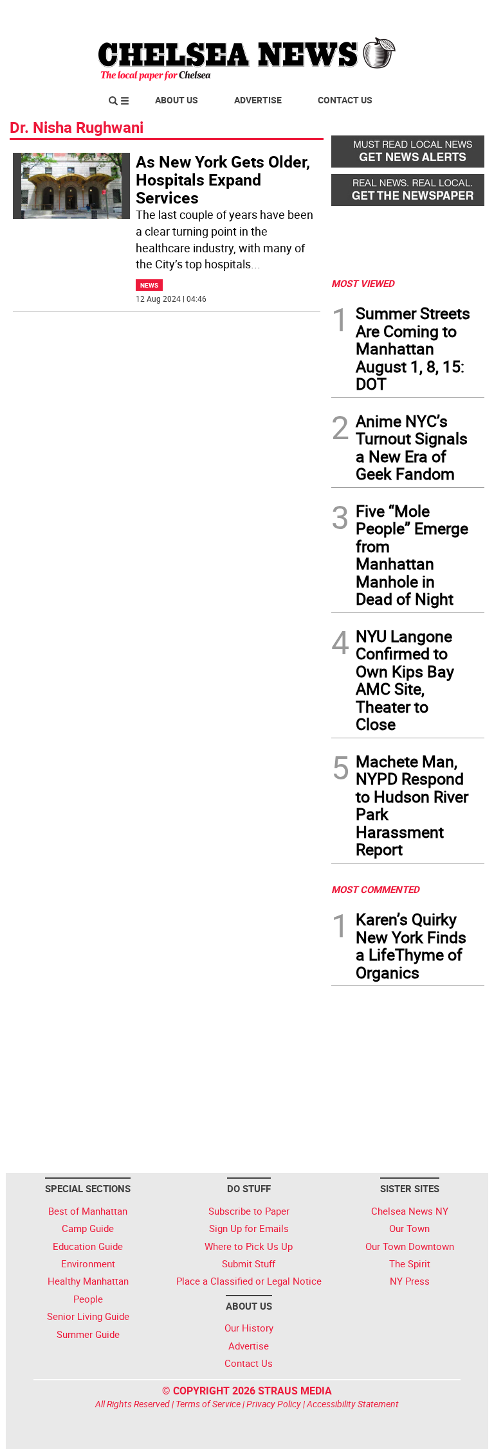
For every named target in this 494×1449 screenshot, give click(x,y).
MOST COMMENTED (375, 889)
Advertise (258, 100)
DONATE (453, 15)
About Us (176, 100)
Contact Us (345, 100)
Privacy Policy (273, 1404)
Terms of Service (208, 1404)
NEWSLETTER (380, 15)
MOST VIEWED (362, 283)
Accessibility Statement (353, 1404)
